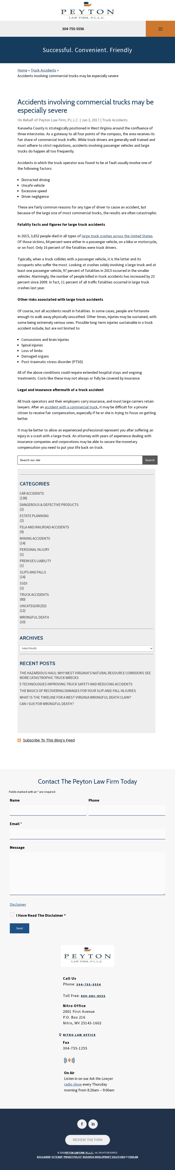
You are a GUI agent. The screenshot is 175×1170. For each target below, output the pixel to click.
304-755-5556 (73, 28)
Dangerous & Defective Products (49, 504)
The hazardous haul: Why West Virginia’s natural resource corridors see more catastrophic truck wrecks (85, 675)
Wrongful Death (34, 617)
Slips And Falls (33, 572)
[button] (160, 28)
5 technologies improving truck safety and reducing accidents (76, 684)
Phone (94, 800)
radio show (73, 1084)
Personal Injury (34, 549)
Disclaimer (18, 904)
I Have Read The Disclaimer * (41, 915)
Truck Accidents (115, 119)
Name (15, 800)
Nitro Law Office (79, 1035)
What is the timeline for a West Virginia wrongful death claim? (75, 697)
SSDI (23, 583)
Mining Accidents (35, 538)
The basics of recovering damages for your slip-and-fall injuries (78, 690)
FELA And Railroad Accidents (44, 527)
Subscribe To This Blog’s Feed (49, 740)
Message (17, 847)
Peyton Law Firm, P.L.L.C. (59, 119)
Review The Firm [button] (87, 1140)
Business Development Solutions (104, 1156)
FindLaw (133, 1156)
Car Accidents (32, 493)
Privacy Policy (73, 1156)
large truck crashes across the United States (117, 235)
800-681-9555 (93, 996)
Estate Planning (34, 515)
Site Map (57, 1156)
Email (16, 823)
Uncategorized (33, 606)
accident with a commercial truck (71, 407)
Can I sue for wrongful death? (47, 703)
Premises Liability (35, 561)
